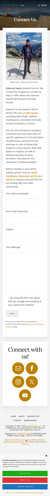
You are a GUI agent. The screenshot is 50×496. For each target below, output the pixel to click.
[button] (46, 456)
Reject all (25, 480)
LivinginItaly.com (34, 426)
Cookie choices (25, 487)
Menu (44, 5)
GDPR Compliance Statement (13, 442)
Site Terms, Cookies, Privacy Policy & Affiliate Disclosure (25, 440)
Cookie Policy (8, 492)
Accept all (25, 473)
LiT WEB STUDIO (23, 433)
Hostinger (25, 444)
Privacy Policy (31, 324)
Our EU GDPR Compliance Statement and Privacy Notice (28, 492)
